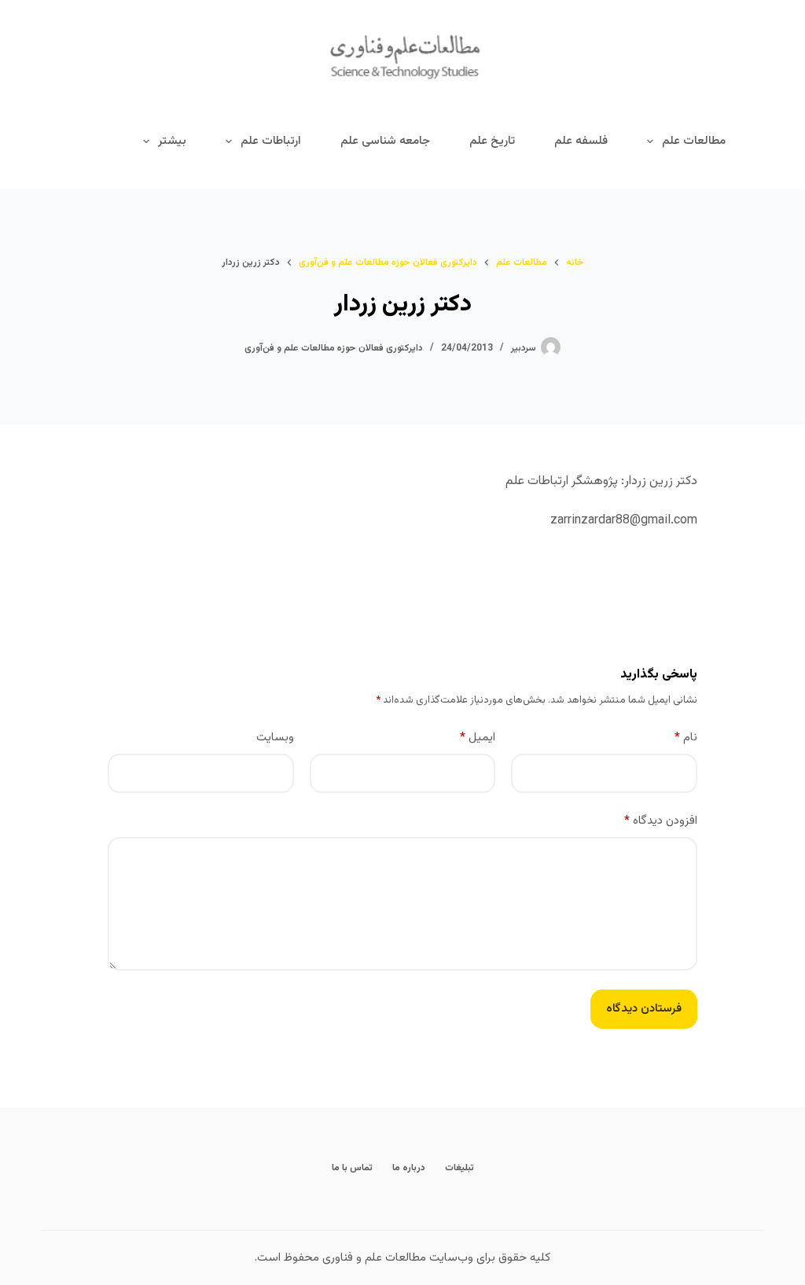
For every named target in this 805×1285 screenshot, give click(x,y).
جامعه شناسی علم (385, 141)
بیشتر (172, 141)
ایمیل (477, 738)
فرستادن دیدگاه (644, 1009)
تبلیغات (459, 1168)
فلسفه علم (581, 141)
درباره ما (408, 1168)
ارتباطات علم (271, 141)
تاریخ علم (492, 141)
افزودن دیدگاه (660, 821)
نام (686, 738)
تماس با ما (352, 1168)
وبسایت (275, 738)
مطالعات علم (694, 141)
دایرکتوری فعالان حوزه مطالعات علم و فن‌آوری (333, 348)
